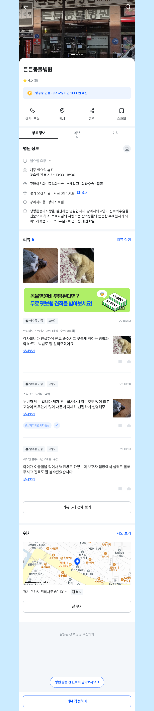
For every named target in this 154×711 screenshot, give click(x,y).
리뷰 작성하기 (77, 701)
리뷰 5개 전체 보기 (77, 507)
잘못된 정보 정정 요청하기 (77, 634)
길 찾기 (77, 606)
